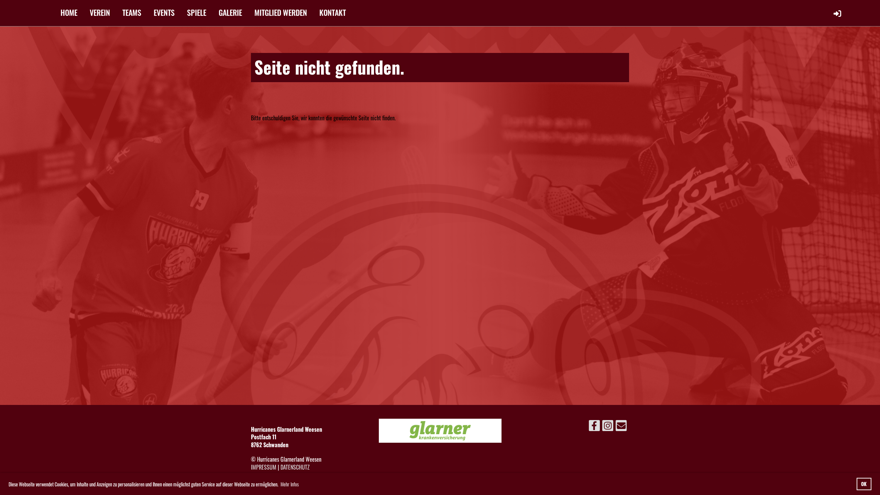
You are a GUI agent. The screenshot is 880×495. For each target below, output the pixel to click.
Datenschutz (295, 467)
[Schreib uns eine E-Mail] (621, 426)
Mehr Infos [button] (289, 484)
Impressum (263, 467)
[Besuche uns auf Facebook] (594, 426)
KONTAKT (332, 12)
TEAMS (131, 12)
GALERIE (230, 12)
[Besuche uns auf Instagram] (607, 426)
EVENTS (164, 12)
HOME (68, 12)
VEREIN (100, 12)
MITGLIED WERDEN (280, 12)
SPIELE (196, 12)
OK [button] (864, 483)
